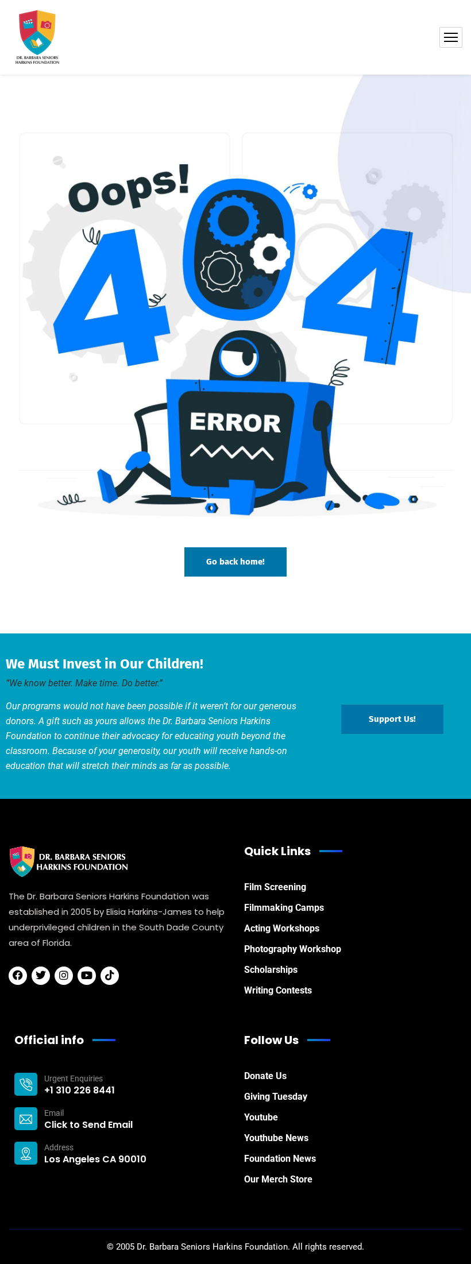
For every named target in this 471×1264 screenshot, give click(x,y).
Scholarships (271, 969)
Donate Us (265, 1075)
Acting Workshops (281, 928)
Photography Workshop (292, 949)
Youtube (261, 1117)
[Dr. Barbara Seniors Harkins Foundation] (37, 37)
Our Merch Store (278, 1179)
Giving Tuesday (275, 1096)
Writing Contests (278, 990)
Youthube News (276, 1137)
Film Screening (275, 887)
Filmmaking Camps (284, 907)
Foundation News (280, 1158)
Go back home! (235, 561)
